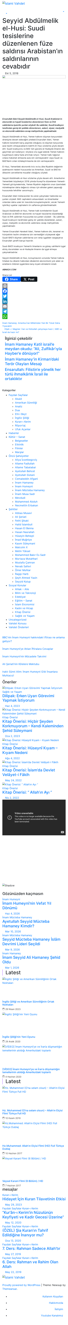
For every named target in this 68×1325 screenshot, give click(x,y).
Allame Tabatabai (25, 467)
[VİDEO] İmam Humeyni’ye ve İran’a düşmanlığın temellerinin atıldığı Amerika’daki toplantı (31, 1071)
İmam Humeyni (24, 486)
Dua (17, 410)
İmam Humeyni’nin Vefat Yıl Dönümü (26, 905)
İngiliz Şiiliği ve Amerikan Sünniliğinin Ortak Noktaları (28, 1003)
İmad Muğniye (23, 539)
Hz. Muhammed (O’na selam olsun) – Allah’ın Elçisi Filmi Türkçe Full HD (32, 1112)
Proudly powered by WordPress (21, 1285)
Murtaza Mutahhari (26, 558)
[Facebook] (34, 291)
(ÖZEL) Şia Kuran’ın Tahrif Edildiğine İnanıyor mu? (25, 1232)
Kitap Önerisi (22, 612)
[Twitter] (34, 296)
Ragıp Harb (21, 573)
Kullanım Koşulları (53, 1296)
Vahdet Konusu (17, 623)
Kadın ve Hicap (24, 608)
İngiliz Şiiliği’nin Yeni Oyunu (18, 1036)
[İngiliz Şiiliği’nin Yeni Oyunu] (34, 1021)
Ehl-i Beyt (21, 414)
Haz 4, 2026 (12, 913)
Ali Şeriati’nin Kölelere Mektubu (20, 664)
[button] (5, 13)
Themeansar (9, 1288)
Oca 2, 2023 (12, 736)
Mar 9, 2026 (12, 949)
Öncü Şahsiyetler (19, 455)
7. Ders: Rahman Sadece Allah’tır (31, 1248)
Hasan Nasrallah (24, 532)
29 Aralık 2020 (12, 1041)
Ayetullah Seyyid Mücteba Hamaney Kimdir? (25, 923)
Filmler (19, 448)
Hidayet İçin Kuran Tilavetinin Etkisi (34, 1199)
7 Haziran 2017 (13, 1185)
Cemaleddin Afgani (26, 478)
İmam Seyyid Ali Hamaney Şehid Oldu (31, 959)
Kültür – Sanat (17, 436)
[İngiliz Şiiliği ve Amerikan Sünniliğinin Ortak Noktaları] (34, 986)
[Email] (34, 306)
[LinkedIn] (34, 301)
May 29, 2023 (13, 1204)
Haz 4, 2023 (12, 705)
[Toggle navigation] (7, 11)
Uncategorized (17, 619)
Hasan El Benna (24, 528)
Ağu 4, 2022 (12, 758)
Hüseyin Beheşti (24, 535)
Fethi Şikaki (22, 520)
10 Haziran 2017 (13, 1153)
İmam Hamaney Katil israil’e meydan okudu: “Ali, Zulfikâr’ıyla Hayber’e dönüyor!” (33, 349)
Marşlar (19, 452)
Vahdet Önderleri (19, 627)
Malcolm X (21, 547)
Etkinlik (19, 444)
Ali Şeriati (20, 516)
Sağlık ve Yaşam (25, 615)
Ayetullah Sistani (25, 475)
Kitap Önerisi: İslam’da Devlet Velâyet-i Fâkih (28, 772)
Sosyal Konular (17, 585)
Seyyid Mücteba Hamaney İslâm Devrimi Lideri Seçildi (31, 941)
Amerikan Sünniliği (26, 402)
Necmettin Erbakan (26, 505)
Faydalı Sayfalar (18, 395)
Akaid (18, 398)
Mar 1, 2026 (12, 967)
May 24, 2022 (13, 780)
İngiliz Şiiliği (22, 417)
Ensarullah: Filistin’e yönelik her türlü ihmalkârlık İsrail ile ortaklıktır (33, 374)
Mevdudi (20, 497)
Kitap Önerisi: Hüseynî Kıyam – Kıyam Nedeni (30, 750)
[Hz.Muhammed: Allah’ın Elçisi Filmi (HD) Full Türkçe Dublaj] (34, 1130)
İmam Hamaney (24, 482)
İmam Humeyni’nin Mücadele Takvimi (24, 656)
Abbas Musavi (23, 513)
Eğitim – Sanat (23, 600)
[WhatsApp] (34, 316)
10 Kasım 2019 (13, 1118)
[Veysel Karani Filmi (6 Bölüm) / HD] (34, 1166)
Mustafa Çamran (25, 562)
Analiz (18, 406)
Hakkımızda (56, 1302)
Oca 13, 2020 (13, 1240)
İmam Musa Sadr (25, 494)
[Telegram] (34, 311)
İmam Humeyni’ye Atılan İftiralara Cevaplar (27, 648)
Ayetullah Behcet (25, 471)
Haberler (14, 433)
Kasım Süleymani (25, 543)
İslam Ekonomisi (24, 604)
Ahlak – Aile (22, 589)
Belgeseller (21, 440)
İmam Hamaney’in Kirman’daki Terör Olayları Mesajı (32, 361)
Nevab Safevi (23, 566)
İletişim (59, 1309)
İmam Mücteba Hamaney (30, 490)
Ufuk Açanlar (23, 429)
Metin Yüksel (22, 551)
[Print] (34, 286)
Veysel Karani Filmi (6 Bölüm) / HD (22, 1181)
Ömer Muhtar (23, 570)
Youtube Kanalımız (52, 1315)
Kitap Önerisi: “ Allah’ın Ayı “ (27, 792)
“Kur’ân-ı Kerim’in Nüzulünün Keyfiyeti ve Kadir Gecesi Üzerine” (33, 1214)
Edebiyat (20, 596)
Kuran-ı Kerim (23, 421)
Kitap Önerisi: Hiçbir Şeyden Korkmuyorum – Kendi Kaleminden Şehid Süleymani (32, 726)
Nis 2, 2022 (12, 797)
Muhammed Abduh (26, 501)
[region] (34, 864)
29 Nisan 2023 (13, 1009)
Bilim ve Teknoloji (25, 593)
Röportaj (20, 425)
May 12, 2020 (13, 1222)
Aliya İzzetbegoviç (26, 459)
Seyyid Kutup (23, 581)
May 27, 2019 (13, 1254)
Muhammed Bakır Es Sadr (30, 554)
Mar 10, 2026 (13, 931)
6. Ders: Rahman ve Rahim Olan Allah (30, 1264)
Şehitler (13, 509)
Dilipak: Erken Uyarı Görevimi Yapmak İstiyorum (28, 698)
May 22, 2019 (13, 1272)
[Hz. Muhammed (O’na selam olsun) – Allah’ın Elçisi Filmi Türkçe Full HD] (34, 1095)
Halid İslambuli (23, 524)
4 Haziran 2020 (13, 1076)
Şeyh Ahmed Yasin (26, 577)
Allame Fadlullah (24, 463)
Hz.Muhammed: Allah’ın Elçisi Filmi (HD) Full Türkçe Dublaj (33, 1147)
